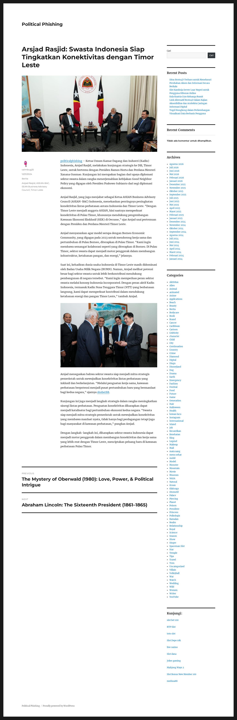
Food (172, 390)
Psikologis (174, 515)
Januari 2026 (176, 181)
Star (171, 549)
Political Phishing (42, 24)
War (171, 576)
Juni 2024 (174, 242)
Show (172, 539)
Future (172, 393)
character (174, 336)
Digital (172, 360)
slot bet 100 (172, 620)
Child (172, 339)
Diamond (174, 356)
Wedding (174, 583)
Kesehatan (174, 434)
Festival (173, 387)
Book (172, 316)
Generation (175, 400)
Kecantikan (175, 431)
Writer (172, 593)
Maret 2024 (175, 252)
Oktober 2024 (176, 228)
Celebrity (173, 333)
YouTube (173, 597)
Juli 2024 (173, 238)
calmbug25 (28, 169)
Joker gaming (174, 660)
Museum (173, 475)
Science (173, 532)
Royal (172, 529)
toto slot (171, 633)
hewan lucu (175, 414)
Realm (172, 522)
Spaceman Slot (177, 546)
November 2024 (177, 225)
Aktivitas (173, 282)
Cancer (173, 322)
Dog (171, 370)
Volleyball (174, 573)
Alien (172, 285)
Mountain (174, 468)
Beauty (172, 305)
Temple (173, 553)
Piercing (173, 498)
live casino (172, 647)
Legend (173, 441)
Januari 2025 (176, 218)
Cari (169, 50)
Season (173, 536)
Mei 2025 (174, 204)
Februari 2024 (176, 255)
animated (174, 292)
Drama (172, 373)
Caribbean (174, 326)
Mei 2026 (174, 174)
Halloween (174, 407)
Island (172, 424)
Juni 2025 (174, 201)
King (171, 437)
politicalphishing (71, 160)
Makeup (173, 444)
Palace (172, 495)
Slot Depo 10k (174, 640)
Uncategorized (176, 566)
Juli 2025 (173, 198)
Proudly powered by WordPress (59, 706)
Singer (172, 542)
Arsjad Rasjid (28, 183)
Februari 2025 (176, 215)
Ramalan (173, 519)
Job (171, 427)
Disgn (172, 363)
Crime (172, 353)
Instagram (174, 417)
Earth (172, 377)
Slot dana (171, 654)
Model (172, 461)
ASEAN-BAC (42, 183)
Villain (172, 569)
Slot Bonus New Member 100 (181, 674)
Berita (25, 178)
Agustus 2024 (176, 235)
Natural (173, 481)
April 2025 (174, 208)
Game (172, 397)
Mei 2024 (174, 245)
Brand (172, 319)
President (174, 509)
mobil (172, 458)
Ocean (172, 485)
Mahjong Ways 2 (175, 667)
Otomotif (174, 492)
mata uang (174, 451)
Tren (171, 563)
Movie (172, 471)
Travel (172, 559)
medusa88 (172, 681)
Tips (171, 556)
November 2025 (177, 187)
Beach (172, 302)
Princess (173, 512)
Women (173, 590)
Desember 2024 (177, 221)
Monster (173, 465)
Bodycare (174, 312)
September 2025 (177, 194)
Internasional (176, 421)
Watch (172, 580)
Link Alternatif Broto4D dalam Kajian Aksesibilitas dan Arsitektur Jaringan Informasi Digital (188, 103)
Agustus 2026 (176, 164)
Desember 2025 (177, 184)
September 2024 (177, 231)
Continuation (176, 346)
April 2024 (174, 248)
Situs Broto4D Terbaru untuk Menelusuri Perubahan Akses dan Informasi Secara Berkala (190, 83)
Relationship (176, 525)
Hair (171, 404)
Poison (173, 505)
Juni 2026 (174, 171)
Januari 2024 (176, 259)
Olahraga (174, 488)
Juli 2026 (174, 167)
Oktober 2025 (176, 191)
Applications (175, 299)
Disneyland (175, 366)
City (171, 343)
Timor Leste (37, 190)
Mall (171, 448)
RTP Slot (171, 627)
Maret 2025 (175, 211)
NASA (172, 478)
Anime (172, 295)
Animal (173, 289)
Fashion (173, 383)
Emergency (175, 380)
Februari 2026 (176, 177)
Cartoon (173, 329)
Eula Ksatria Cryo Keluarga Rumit (186, 96)
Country (173, 349)
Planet (172, 502)
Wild (171, 586)
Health (172, 410)
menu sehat (175, 454)
